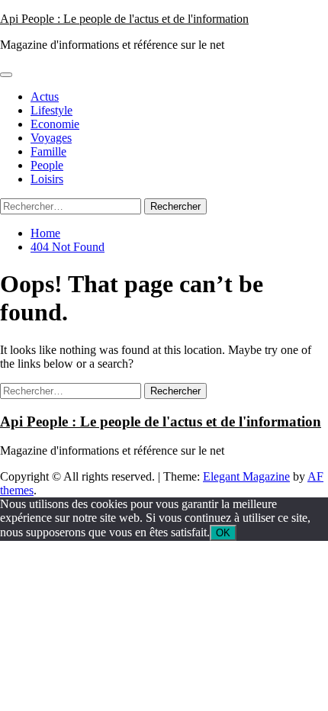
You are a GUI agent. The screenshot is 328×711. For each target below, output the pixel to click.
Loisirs (47, 178)
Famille (48, 151)
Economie (55, 123)
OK (223, 533)
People (47, 165)
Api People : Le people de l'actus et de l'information (124, 18)
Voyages (51, 137)
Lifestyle (51, 110)
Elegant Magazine (246, 476)
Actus (45, 96)
